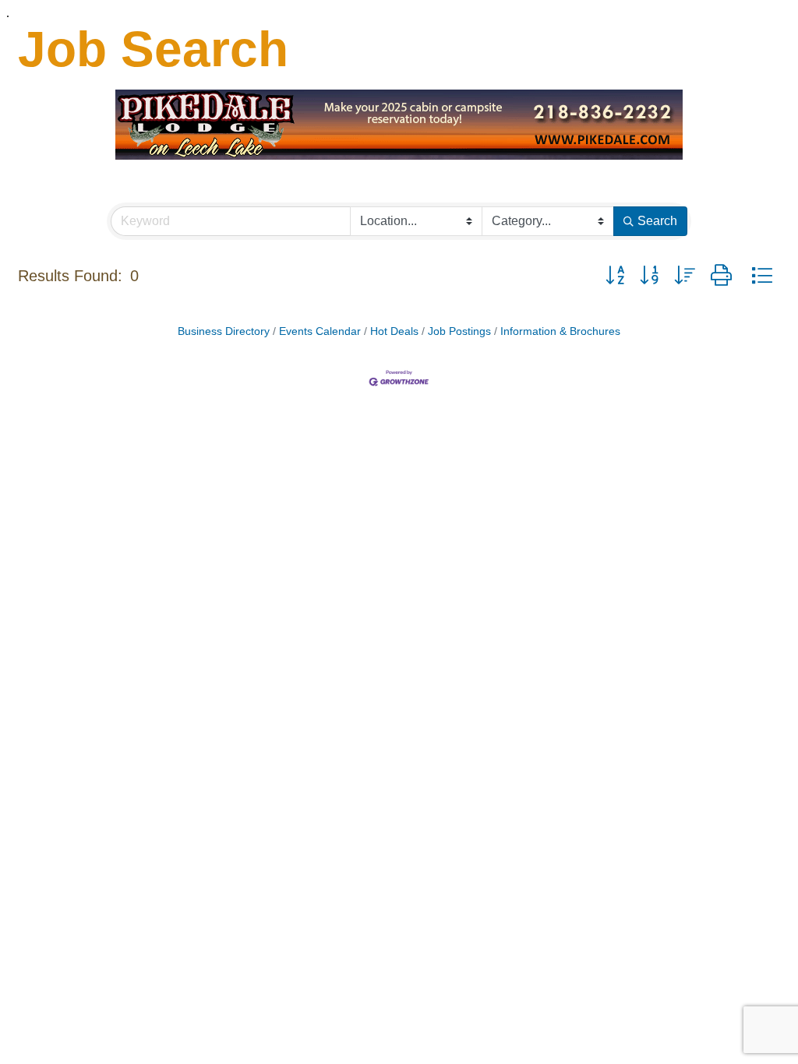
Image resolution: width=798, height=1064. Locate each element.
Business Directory (224, 331)
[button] (615, 275)
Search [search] (657, 220)
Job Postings (459, 331)
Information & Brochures (560, 331)
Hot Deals (394, 331)
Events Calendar (320, 331)
